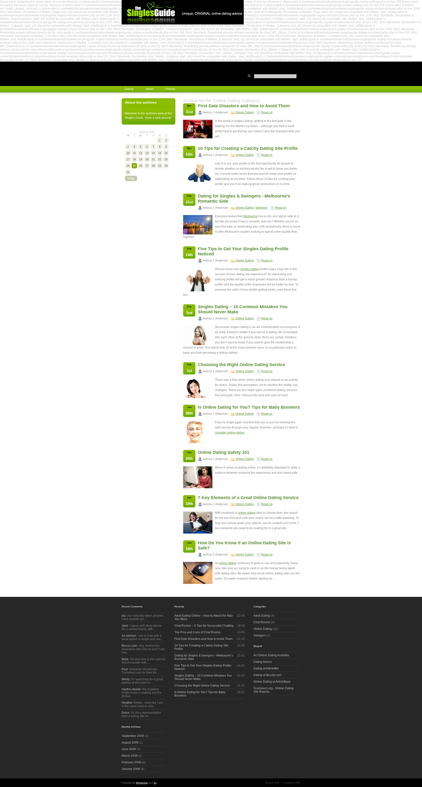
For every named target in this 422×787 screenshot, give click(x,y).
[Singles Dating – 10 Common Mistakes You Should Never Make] (197, 344)
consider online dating (229, 432)
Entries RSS (272, 782)
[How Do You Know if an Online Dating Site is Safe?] (197, 583)
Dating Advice (262, 662)
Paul (125, 669)
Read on (267, 112)
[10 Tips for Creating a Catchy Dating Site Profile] (197, 181)
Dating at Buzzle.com (267, 675)
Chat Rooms (261, 622)
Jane (125, 625)
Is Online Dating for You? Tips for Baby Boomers (249, 407)
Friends (170, 89)
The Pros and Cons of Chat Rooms (197, 632)
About (150, 89)
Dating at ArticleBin (266, 668)
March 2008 (129, 755)
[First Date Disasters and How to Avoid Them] (197, 137)
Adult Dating (261, 615)
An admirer (129, 635)
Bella (125, 659)
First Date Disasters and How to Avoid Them (244, 105)
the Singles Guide (183, 12)
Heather (127, 702)
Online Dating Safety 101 (223, 452)
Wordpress (142, 782)
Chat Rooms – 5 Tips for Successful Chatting (203, 625)
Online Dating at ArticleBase (272, 681)
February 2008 (131, 762)
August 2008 (130, 742)
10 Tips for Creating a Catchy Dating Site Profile (248, 148)
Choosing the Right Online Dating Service (241, 364)
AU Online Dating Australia (271, 655)
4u (155, 782)
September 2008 (133, 736)
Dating (129, 89)
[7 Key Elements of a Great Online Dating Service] (197, 532)
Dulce (125, 712)
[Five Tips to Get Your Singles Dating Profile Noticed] (197, 290)
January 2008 (131, 769)
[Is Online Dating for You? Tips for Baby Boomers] (197, 442)
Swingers (261, 207)
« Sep (131, 178)
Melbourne (250, 216)
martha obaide (131, 689)
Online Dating (244, 112)
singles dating (249, 269)
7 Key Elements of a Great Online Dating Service (248, 497)
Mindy (126, 679)
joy (124, 615)
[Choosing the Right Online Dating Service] (197, 397)
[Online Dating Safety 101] (197, 487)
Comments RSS (291, 782)
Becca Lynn (129, 645)
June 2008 (129, 749)
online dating (246, 512)
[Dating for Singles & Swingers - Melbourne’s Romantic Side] (197, 233)
